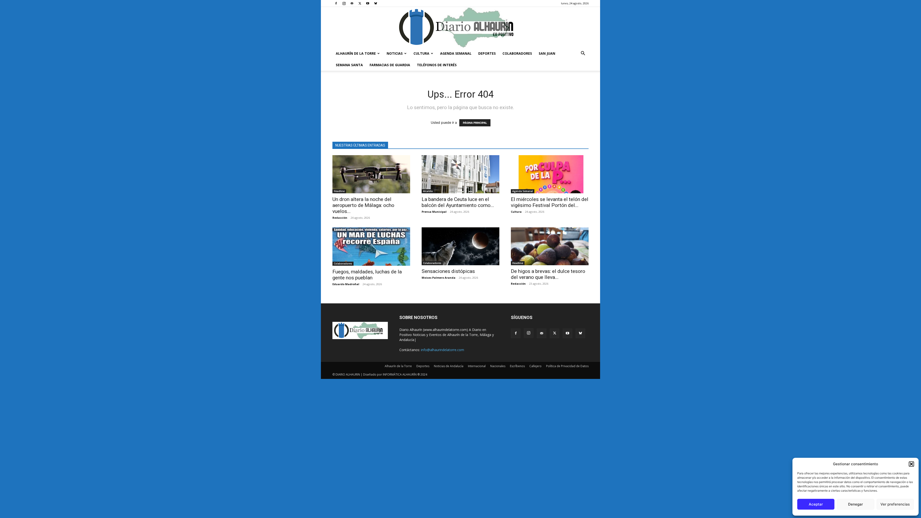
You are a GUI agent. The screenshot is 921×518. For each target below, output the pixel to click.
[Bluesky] (375, 3)
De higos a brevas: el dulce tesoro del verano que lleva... (548, 274)
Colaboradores (517, 53)
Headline (339, 191)
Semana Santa (349, 65)
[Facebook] (336, 3)
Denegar (855, 504)
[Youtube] (367, 3)
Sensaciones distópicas (448, 271)
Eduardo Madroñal (345, 284)
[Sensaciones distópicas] (460, 246)
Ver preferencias (895, 504)
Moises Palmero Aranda (438, 277)
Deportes (487, 53)
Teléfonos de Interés (437, 65)
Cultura (421, 53)
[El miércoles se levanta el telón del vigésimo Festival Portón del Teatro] (550, 174)
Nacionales (497, 366)
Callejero (535, 366)
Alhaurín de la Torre (356, 53)
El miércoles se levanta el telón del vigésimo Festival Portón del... (549, 202)
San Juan (547, 53)
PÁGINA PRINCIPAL (475, 122)
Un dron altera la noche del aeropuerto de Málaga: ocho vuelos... (363, 205)
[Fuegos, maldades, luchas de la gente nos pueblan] (371, 246)
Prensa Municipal (434, 211)
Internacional (477, 366)
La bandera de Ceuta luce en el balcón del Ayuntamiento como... (458, 202)
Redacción (339, 217)
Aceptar (816, 504)
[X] (359, 3)
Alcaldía (428, 191)
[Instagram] (344, 3)
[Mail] (351, 3)
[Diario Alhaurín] (460, 27)
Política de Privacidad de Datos (567, 366)
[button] (911, 464)
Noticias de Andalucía (448, 366)
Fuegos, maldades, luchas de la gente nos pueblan (367, 275)
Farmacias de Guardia (390, 65)
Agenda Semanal (456, 53)
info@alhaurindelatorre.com (442, 349)
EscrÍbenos (517, 366)
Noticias (395, 53)
